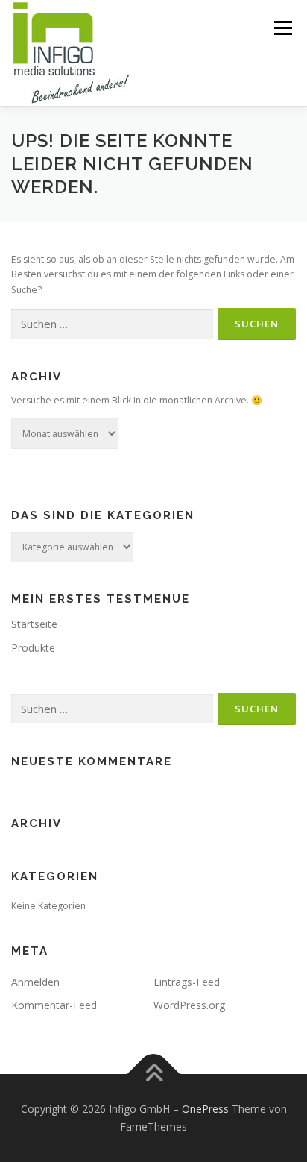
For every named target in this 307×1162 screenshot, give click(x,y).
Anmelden (35, 982)
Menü (282, 28)
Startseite (34, 624)
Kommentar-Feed (54, 1005)
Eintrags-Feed (187, 982)
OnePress (205, 1109)
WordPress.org (189, 1005)
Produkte (33, 648)
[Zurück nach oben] (153, 1074)
